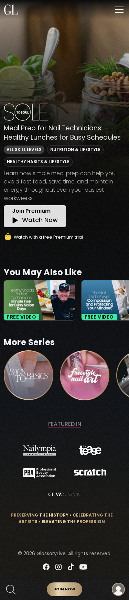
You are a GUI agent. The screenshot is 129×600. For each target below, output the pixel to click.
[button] (118, 9)
